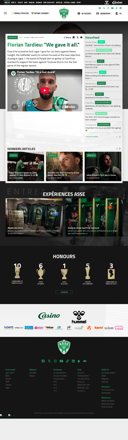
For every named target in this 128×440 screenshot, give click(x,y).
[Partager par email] (81, 37)
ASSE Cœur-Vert (48, 2)
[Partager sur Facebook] (74, 37)
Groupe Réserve (60, 372)
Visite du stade (107, 406)
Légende (105, 381)
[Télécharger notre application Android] (84, 361)
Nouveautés (106, 392)
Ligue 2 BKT (10, 372)
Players (8, 378)
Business (39, 2)
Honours (81, 372)
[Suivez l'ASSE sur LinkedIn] (120, 8)
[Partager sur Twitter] (77, 37)
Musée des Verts (108, 403)
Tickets (20, 2)
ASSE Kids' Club (83, 387)
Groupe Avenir (59, 378)
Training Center (83, 375)
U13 (55, 387)
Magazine (105, 378)
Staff (7, 381)
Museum (31, 2)
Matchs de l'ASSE (108, 400)
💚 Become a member (40, 13)
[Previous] (117, 137)
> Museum (64, 292)
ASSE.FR (7, 2)
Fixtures (8, 384)
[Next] (120, 137)
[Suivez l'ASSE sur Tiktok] (116, 8)
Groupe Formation (60, 375)
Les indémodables (108, 372)
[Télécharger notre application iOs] (79, 361)
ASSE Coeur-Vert (84, 384)
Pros (20, 37)
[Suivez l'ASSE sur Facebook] (100, 8)
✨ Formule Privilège (20, 13)
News (8, 375)
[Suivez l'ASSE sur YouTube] (112, 8)
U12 (55, 390)
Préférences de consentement (86, 413)
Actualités (33, 372)
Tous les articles (92, 136)
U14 (55, 384)
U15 (55, 381)
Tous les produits (108, 389)
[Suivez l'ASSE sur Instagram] (108, 8)
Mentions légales (58, 413)
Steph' (79, 2)
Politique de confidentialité (71, 413)
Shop (25, 2)
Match (104, 375)
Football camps (69, 2)
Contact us (81, 390)
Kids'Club (59, 2)
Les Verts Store (83, 378)
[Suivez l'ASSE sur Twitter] (104, 8)
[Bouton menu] (5, 13)
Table (8, 387)
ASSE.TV (13, 2)
